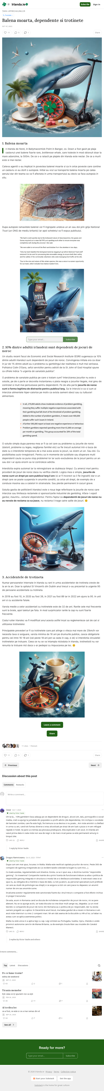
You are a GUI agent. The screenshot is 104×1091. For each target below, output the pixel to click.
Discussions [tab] (23, 965)
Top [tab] (5, 965)
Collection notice (68, 1071)
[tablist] (14, 784)
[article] (52, 978)
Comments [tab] (8, 785)
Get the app (65, 1078)
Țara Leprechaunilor (13, 11)
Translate (8, 15)
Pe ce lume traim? (12, 973)
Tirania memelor (12, 990)
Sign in (96, 4)
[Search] (99, 965)
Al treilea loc (9, 1007)
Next (93, 765)
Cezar (8, 809)
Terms (56, 1071)
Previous (12, 765)
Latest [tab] (12, 965)
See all (7, 1024)
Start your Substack (45, 1078)
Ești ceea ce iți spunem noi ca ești (17, 993)
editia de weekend (10, 976)
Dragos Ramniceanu (15, 857)
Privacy (49, 1071)
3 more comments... (9, 952)
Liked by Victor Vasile (16, 813)
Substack (39, 1085)
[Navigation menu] (6, 4)
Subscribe (85, 4)
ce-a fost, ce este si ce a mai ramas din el (21, 1011)
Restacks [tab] (20, 785)
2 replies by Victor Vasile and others (24, 939)
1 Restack (33, 746)
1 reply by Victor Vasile (19, 848)
